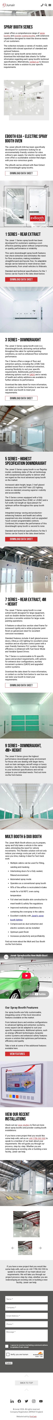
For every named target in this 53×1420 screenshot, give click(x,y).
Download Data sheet (21, 173)
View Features (17, 1054)
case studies (24, 1125)
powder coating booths (24, 36)
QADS (32, 374)
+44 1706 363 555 (37, 1138)
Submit (8, 1363)
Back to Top (26, 1383)
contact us (34, 62)
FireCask (33, 1417)
